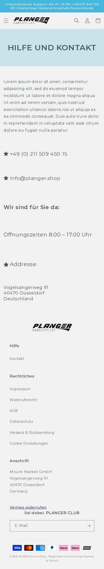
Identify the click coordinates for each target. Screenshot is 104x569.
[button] (6, 20)
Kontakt (17, 359)
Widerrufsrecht (23, 400)
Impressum (20, 389)
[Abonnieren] (88, 525)
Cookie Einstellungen (29, 443)
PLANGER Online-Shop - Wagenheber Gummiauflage (51, 556)
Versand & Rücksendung (32, 432)
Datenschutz (21, 421)
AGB (14, 411)
